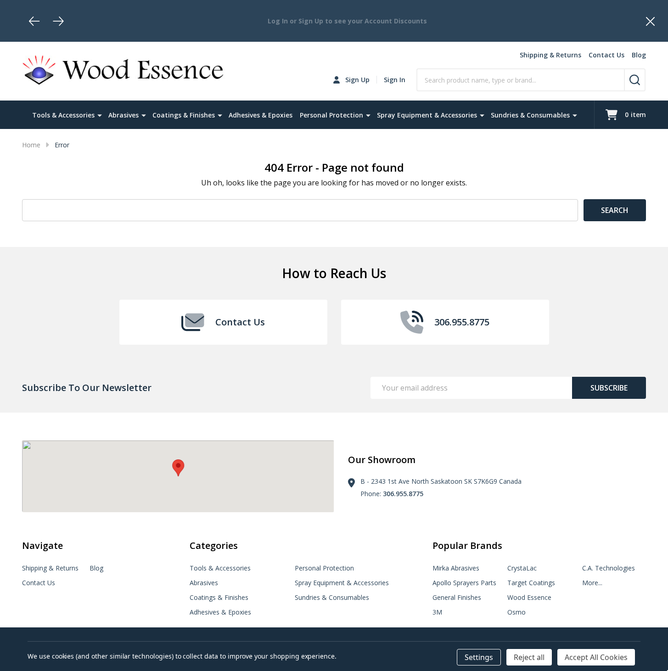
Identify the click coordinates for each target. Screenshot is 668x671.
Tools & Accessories (63, 115)
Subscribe (609, 388)
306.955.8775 (403, 493)
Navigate (42, 545)
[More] (99, 115)
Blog (639, 54)
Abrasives (123, 115)
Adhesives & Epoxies (260, 115)
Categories (214, 545)
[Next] (58, 21)
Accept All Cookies (596, 657)
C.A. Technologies (608, 568)
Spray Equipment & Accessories (427, 115)
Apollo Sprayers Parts (464, 582)
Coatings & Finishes (183, 115)
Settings (479, 657)
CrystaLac (522, 568)
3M (437, 612)
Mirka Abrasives (455, 568)
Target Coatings (531, 582)
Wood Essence (529, 597)
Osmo (516, 612)
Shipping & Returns (550, 54)
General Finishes (456, 597)
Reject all (529, 657)
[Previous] (34, 21)
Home (31, 144)
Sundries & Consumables (530, 115)
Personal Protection (331, 115)
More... (592, 582)
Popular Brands (467, 545)
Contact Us (606, 54)
